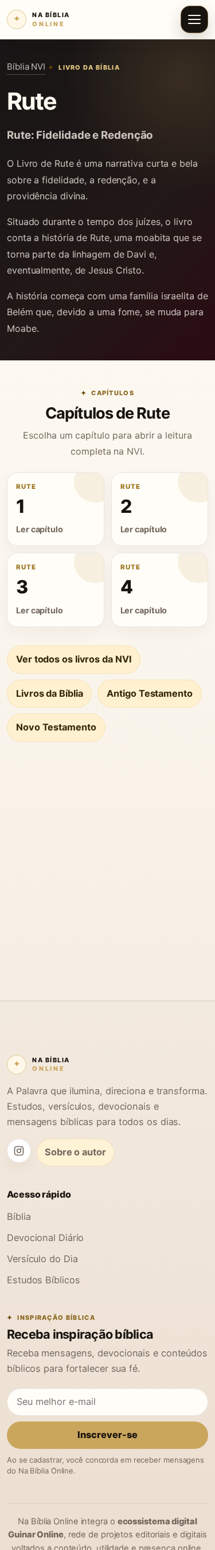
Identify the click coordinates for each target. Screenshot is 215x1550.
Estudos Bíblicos (43, 1280)
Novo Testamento (56, 727)
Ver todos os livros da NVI (73, 659)
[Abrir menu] (194, 19)
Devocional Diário (45, 1237)
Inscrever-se (107, 1434)
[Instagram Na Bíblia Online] (19, 1151)
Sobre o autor (75, 1152)
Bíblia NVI (26, 66)
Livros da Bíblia (49, 693)
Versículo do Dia (42, 1258)
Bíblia (18, 1216)
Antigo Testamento (149, 693)
